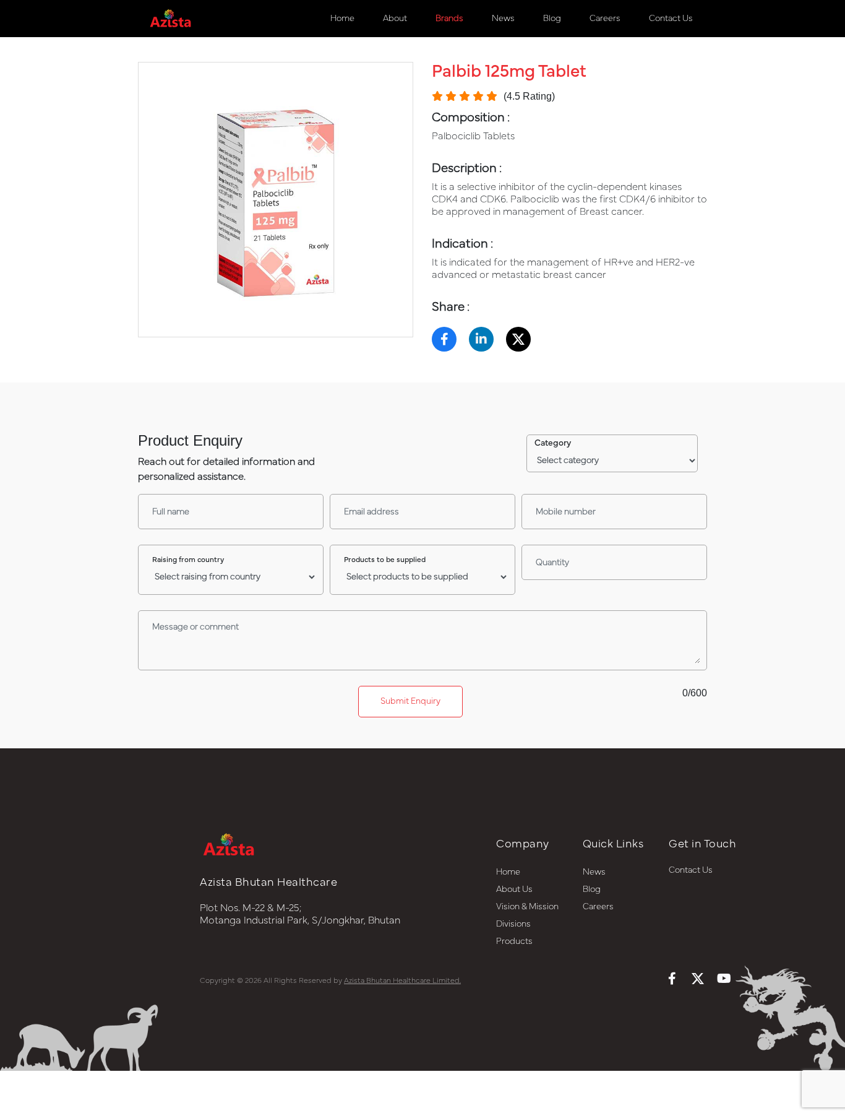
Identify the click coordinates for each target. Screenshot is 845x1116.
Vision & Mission (527, 906)
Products (514, 941)
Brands (449, 18)
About (395, 18)
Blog (552, 18)
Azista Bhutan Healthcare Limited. (402, 980)
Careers (605, 18)
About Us (514, 889)
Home (342, 18)
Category (552, 443)
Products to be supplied (385, 559)
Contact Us (671, 18)
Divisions (513, 924)
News (503, 18)
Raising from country (188, 559)
